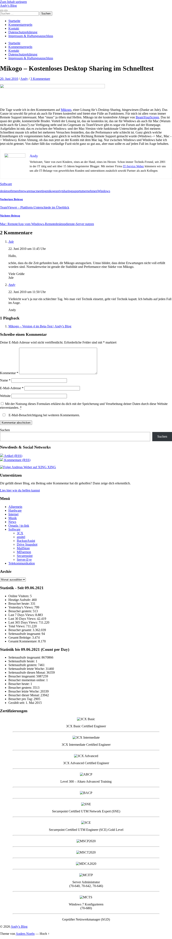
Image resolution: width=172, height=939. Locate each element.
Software (6, 184)
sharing (67, 191)
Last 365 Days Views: (23, 622)
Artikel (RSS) (12, 456)
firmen (14, 191)
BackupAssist (26, 540)
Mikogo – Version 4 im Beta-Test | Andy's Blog (39, 326)
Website (5, 396)
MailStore (23, 548)
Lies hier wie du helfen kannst (20, 490)
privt (59, 191)
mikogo (51, 191)
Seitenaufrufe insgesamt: (25, 634)
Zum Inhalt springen (13, 2)
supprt (76, 191)
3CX (20, 533)
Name (5, 380)
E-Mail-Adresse (11, 388)
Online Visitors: (19, 596)
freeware (24, 191)
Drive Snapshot (27, 544)
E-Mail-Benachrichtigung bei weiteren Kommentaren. (44, 415)
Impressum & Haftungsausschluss (30, 36)
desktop (5, 191)
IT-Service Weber (133, 166)
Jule (11, 241)
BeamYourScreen (147, 117)
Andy (24, 78)
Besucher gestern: (20, 611)
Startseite (14, 21)
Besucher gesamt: (20, 630)
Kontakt (13, 28)
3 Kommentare (40, 78)
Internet (13, 514)
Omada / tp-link (18, 525)
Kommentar (9, 373)
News (12, 522)
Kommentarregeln (20, 24)
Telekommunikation (21, 563)
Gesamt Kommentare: (23, 641)
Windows (104, 191)
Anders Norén (25, 933)
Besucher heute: (19, 603)
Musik (12, 518)
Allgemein (15, 506)
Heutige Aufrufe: (20, 600)
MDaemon (24, 552)
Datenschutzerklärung (22, 32)
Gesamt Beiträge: (20, 637)
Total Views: (17, 626)
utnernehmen (89, 191)
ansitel (21, 537)
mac (33, 191)
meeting (41, 191)
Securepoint (25, 556)
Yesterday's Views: (21, 607)
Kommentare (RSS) (16, 460)
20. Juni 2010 (9, 78)
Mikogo (66, 110)
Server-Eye (24, 559)
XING (51, 467)
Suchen (5, 430)
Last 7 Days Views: (21, 615)
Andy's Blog (8, 5)
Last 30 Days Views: (22, 618)
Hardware (15, 510)
